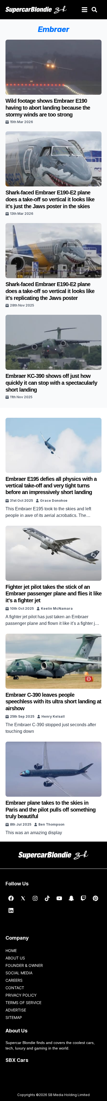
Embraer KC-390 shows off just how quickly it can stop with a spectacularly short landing (51, 383)
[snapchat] (71, 898)
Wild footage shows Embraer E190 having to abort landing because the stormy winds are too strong (47, 108)
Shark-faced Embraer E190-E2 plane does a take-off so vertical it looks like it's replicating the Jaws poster (49, 291)
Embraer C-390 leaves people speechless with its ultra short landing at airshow (53, 701)
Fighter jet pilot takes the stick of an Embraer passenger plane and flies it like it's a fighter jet (53, 593)
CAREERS (13, 980)
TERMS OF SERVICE (23, 1002)
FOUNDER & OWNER (24, 965)
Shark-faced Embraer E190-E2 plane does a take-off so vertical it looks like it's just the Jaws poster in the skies (49, 199)
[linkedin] (11, 910)
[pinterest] (95, 898)
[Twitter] (23, 898)
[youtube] (59, 898)
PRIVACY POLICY (20, 995)
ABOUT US (15, 958)
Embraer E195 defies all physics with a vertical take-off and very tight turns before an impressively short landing (51, 485)
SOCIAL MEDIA (18, 972)
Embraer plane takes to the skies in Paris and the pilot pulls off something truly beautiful (50, 809)
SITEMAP (13, 1017)
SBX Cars (16, 1060)
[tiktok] (47, 898)
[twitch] (83, 898)
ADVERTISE (15, 1010)
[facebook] (11, 898)
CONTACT (14, 987)
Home (11, 950)
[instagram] (35, 898)
